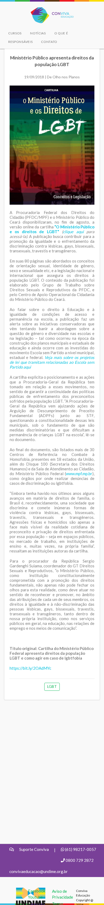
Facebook (36, 890)
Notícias (38, 33)
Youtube (35, 897)
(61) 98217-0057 (80, 849)
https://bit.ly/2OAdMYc (30, 668)
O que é (61, 33)
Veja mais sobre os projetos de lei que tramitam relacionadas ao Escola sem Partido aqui (52, 362)
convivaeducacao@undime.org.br (38, 871)
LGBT (52, 686)
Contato (49, 42)
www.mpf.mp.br (79, 473)
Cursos (15, 33)
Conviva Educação (50, 10)
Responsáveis (20, 42)
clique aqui (73, 231)
